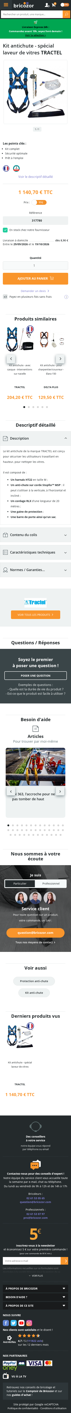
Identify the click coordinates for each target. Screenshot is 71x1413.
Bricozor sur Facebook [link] (6, 1323)
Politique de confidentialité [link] (23, 1408)
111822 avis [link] (34, 1341)
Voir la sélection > (35, 35)
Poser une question (35, 675)
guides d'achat (21, 1395)
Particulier (20, 883)
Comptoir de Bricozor (40, 1391)
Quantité (35, 258)
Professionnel (51, 883)
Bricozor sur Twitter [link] (14, 1323)
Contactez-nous (17, 1173)
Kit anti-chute (34, 993)
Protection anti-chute (34, 981)
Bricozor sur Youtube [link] (21, 1323)
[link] (54, 5)
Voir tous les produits (34, 615)
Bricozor (24, 5)
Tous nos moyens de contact (34, 942)
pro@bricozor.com (35, 1218)
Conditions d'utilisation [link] (53, 1408)
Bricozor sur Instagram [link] (29, 1323)
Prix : (27, 202)
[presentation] (11, 359)
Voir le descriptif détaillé (35, 177)
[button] (24, 407)
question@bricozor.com (35, 933)
